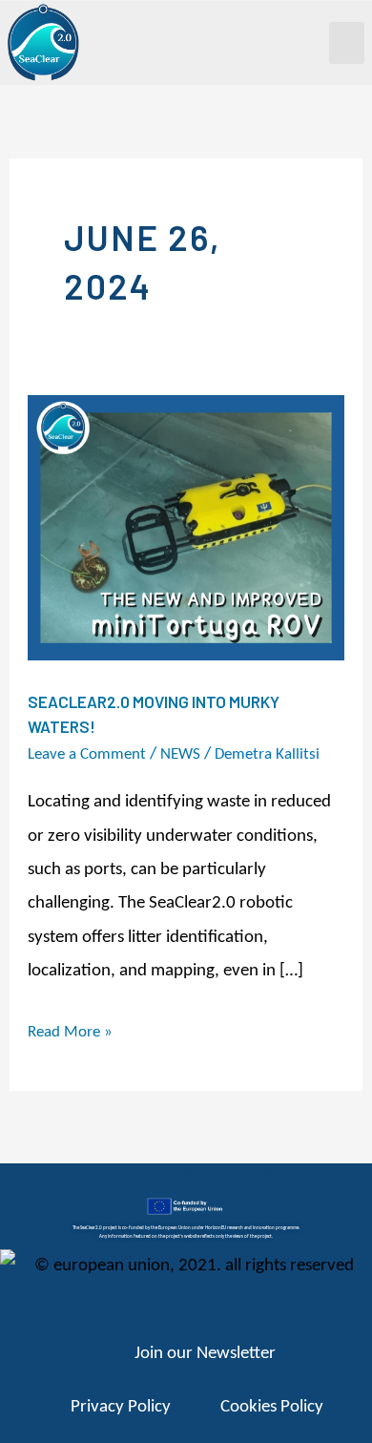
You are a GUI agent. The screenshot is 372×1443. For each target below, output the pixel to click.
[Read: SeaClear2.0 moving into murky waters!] (186, 528)
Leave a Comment (87, 754)
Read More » (70, 1028)
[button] (347, 43)
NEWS (180, 754)
